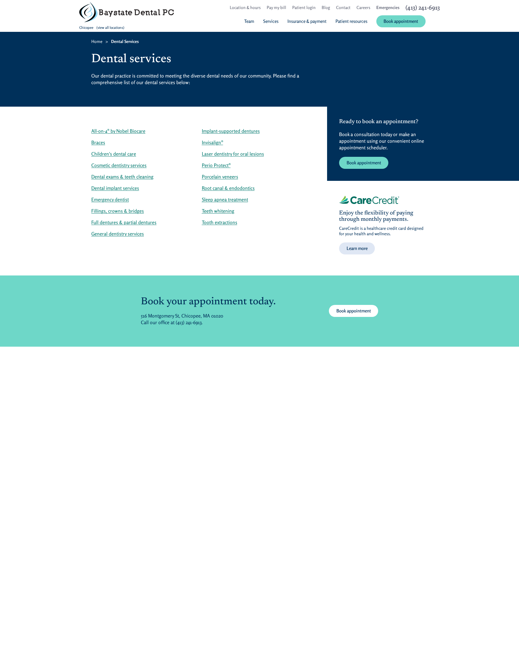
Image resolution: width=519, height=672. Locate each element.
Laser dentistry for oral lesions (233, 154)
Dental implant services (115, 188)
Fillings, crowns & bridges (117, 211)
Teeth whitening (218, 211)
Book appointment (364, 163)
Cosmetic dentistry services (119, 165)
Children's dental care (113, 154)
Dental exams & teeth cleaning (122, 177)
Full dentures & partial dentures (123, 222)
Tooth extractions (219, 222)
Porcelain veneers (220, 177)
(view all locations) (110, 27)
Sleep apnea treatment (225, 199)
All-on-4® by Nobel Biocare (118, 131)
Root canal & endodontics (228, 188)
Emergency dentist (110, 199)
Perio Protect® (216, 165)
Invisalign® (212, 142)
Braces (98, 142)
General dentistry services (117, 234)
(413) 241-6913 (189, 322)
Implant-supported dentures (231, 131)
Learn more (357, 248)
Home (96, 41)
